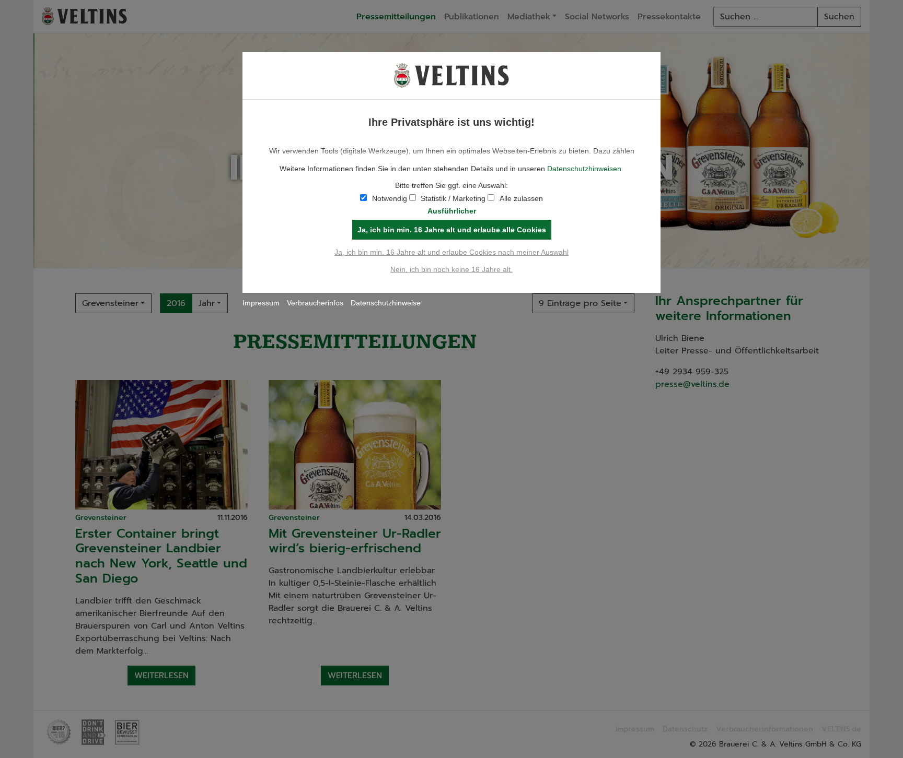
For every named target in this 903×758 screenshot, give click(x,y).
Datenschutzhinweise (386, 303)
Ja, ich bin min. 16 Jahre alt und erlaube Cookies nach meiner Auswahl (451, 252)
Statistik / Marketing (453, 198)
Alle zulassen (521, 198)
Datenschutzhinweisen (584, 168)
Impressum (261, 303)
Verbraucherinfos (315, 303)
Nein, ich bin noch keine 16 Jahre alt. (451, 269)
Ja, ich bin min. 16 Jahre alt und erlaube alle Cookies (451, 230)
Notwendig (389, 198)
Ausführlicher (451, 211)
